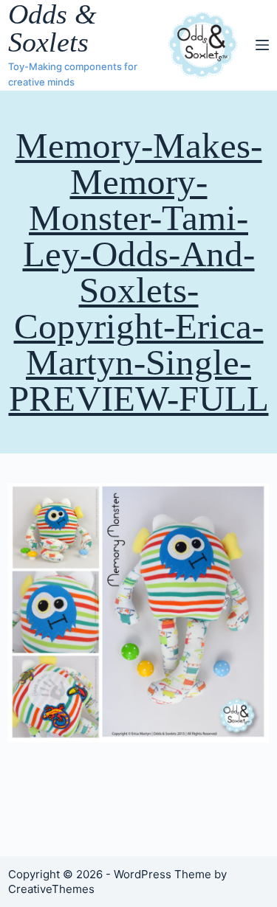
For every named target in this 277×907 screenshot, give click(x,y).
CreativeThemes (51, 889)
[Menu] (262, 45)
